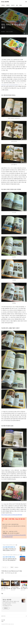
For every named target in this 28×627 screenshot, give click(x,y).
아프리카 (12, 5)
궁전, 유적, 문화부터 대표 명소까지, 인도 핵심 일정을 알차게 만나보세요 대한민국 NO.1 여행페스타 (10, 559)
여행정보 (3, 5)
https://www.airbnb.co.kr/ (9, 544)
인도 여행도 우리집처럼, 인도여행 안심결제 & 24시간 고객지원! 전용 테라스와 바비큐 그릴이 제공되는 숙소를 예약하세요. (10, 549)
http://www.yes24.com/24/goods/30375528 (11, 514)
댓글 (2, 593)
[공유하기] (5, 567)
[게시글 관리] (7, 567)
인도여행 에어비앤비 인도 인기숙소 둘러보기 (9, 547)
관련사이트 (3, 616)
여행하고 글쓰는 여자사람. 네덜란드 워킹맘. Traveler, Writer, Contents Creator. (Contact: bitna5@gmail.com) (11, 603)
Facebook (3, 618)
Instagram (3, 622)
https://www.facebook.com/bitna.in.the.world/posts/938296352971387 (14, 535)
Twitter (2, 620)
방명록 (20, 5)
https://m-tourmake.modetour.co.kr (11, 554)
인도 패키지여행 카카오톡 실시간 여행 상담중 (9, 557)
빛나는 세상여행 (5, 1)
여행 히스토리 (4, 625)
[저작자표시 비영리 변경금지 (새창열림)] (16, 567)
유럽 (17, 5)
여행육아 (8, 5)
